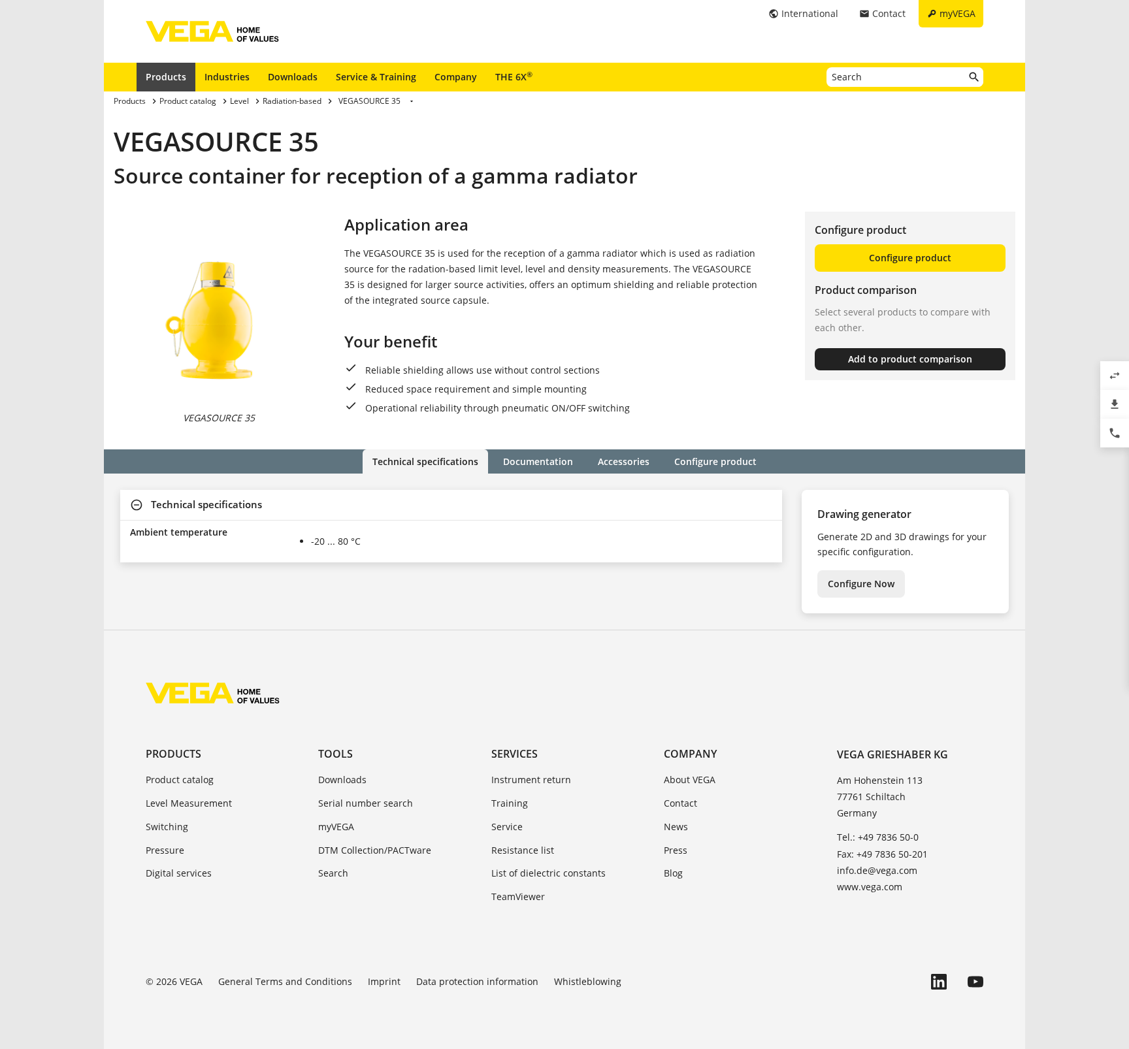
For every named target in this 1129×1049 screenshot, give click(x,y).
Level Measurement (189, 803)
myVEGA (336, 826)
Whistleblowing (587, 981)
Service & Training (376, 77)
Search (333, 873)
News (676, 826)
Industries (227, 77)
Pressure (165, 850)
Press (675, 850)
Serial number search (365, 803)
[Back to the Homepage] (213, 693)
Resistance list (522, 850)
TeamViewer (518, 896)
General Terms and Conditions (285, 981)
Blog (673, 873)
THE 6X (513, 76)
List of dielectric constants (548, 873)
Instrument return (531, 779)
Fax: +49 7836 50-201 (882, 854)
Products (166, 77)
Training (509, 803)
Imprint (384, 981)
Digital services (179, 873)
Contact (680, 803)
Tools (335, 754)
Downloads (293, 77)
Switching (167, 826)
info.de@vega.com (877, 870)
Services (514, 754)
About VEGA (689, 779)
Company (455, 77)
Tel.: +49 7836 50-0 (878, 837)
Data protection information (477, 981)
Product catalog (180, 779)
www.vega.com (869, 886)
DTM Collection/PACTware (374, 850)
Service (507, 826)
